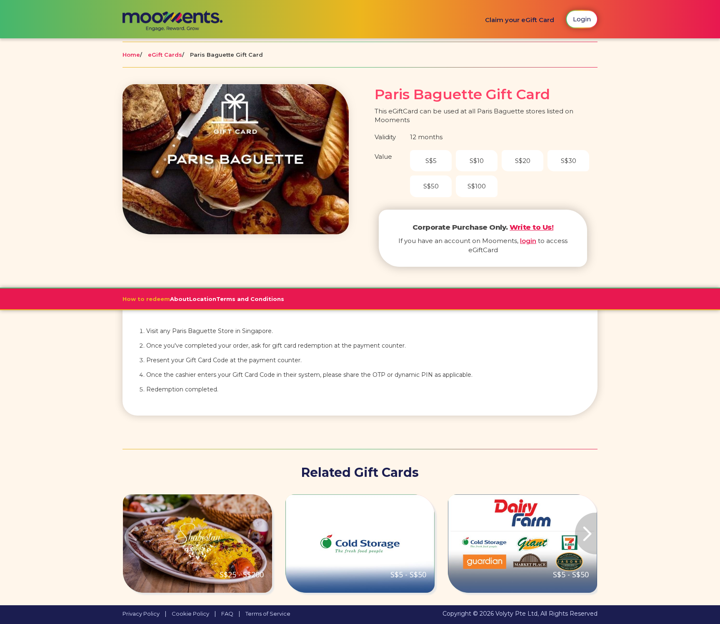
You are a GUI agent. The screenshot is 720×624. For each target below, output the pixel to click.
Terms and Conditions (250, 299)
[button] (158, 543)
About (179, 299)
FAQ (227, 613)
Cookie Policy (190, 613)
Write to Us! (531, 227)
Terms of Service (267, 613)
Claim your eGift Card (519, 20)
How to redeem (146, 299)
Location (202, 299)
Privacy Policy (141, 613)
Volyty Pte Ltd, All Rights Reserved (546, 613)
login (528, 241)
